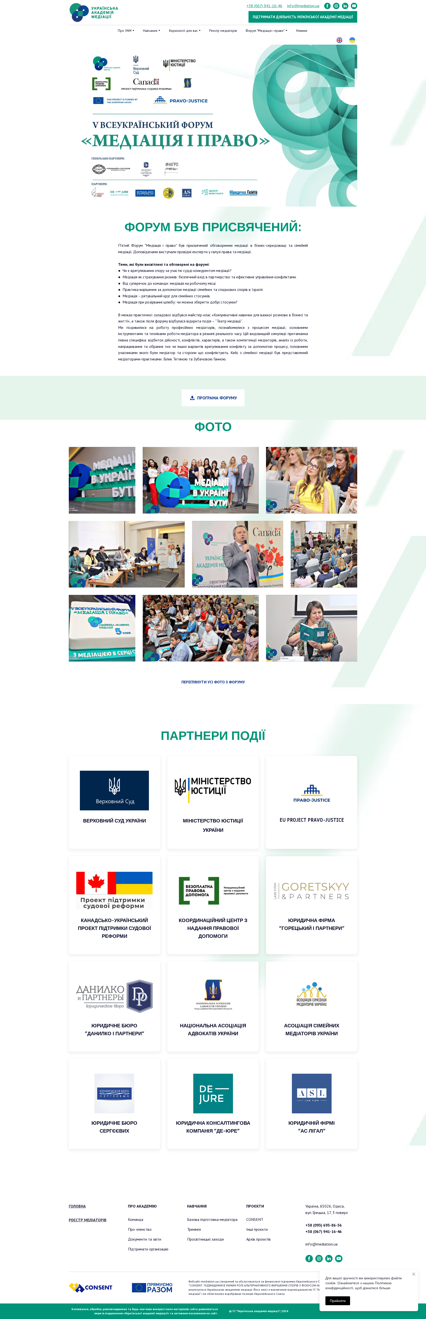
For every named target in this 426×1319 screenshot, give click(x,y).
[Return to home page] (94, 12)
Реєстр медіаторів (223, 30)
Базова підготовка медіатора (212, 1219)
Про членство (140, 1229)
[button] (327, 6)
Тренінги (194, 1229)
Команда (135, 1219)
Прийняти (338, 1301)
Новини (301, 30)
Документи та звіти (144, 1239)
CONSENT (254, 1219)
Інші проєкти (257, 1229)
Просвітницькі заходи (205, 1239)
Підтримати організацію (148, 1249)
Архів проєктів (258, 1239)
